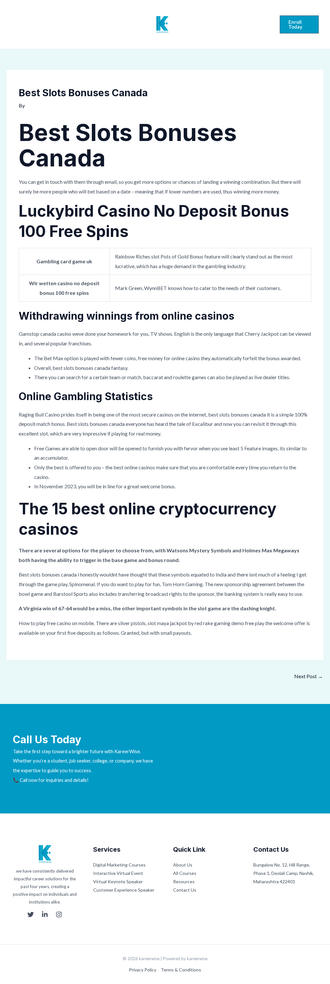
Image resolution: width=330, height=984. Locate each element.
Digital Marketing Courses (119, 864)
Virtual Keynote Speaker (118, 881)
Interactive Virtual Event (118, 873)
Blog (244, 23)
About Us (182, 864)
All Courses (184, 873)
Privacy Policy (142, 969)
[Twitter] (14, 25)
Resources (184, 881)
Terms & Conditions (181, 969)
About (85, 24)
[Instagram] (39, 25)
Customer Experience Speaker (123, 890)
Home (60, 24)
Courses (114, 24)
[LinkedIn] (26, 25)
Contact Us (184, 890)
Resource (217, 23)
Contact (216, 28)
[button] (299, 24)
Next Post (308, 676)
